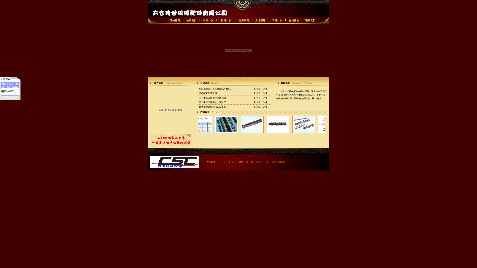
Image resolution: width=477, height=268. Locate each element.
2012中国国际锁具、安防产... (213, 102)
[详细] (319, 98)
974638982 (9, 91)
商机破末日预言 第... (209, 93)
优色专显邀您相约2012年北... (213, 107)
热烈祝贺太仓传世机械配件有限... (215, 88)
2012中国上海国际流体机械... (213, 97)
